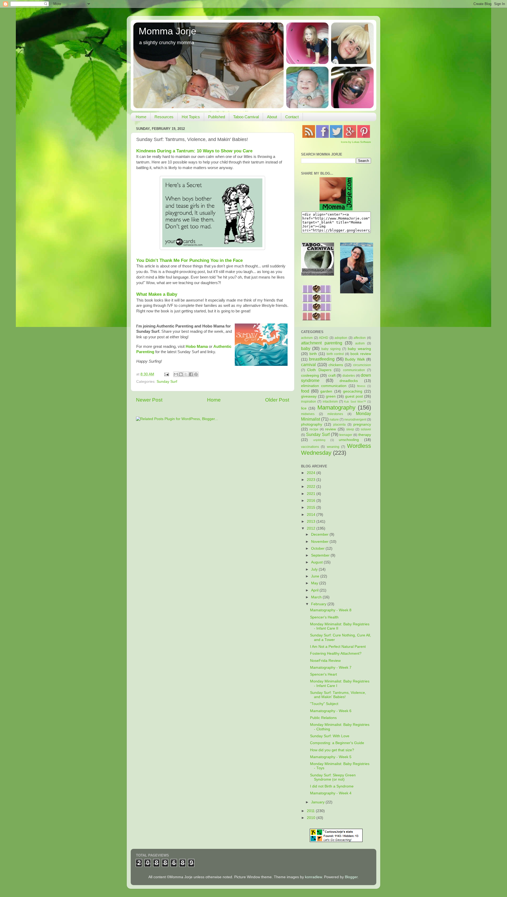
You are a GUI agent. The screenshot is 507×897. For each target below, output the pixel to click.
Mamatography (336, 407)
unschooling (349, 440)
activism (307, 338)
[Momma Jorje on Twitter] (336, 137)
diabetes (348, 375)
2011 (311, 811)
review (330, 429)
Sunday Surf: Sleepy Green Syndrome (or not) (333, 777)
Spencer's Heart (323, 674)
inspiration (308, 401)
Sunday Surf (167, 382)
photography (311, 424)
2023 (311, 480)
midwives (307, 414)
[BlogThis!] (181, 374)
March (317, 597)
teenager (345, 435)
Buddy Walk (355, 359)
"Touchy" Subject (324, 704)
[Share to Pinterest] (196, 374)
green (331, 396)
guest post (354, 396)
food (305, 391)
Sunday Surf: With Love (329, 736)
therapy (364, 435)
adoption (341, 338)
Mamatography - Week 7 (330, 668)
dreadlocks (349, 381)
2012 (311, 528)
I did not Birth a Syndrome (332, 786)
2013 (311, 521)
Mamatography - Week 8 (330, 610)
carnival (308, 364)
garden (326, 391)
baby (305, 348)
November (320, 542)
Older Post (277, 400)
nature (334, 419)
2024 (311, 473)
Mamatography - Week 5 (330, 757)
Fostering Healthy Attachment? (336, 653)
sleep (350, 429)
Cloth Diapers (319, 370)
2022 (311, 487)
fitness (361, 386)
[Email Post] (166, 374)
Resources (163, 117)
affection (360, 338)
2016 (311, 501)
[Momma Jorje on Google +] (350, 137)
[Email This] (176, 374)
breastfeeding (322, 359)
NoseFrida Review (325, 661)
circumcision (362, 365)
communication (354, 370)
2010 (311, 818)
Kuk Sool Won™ (355, 401)
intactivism (330, 401)
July (315, 569)
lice (304, 408)
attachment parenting (321, 342)
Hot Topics (191, 117)
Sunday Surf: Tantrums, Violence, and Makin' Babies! (338, 695)
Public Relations (323, 718)
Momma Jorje (167, 31)
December (320, 534)
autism (360, 343)
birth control (335, 354)
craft (332, 375)
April (315, 590)
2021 (311, 494)
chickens (335, 365)
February (319, 604)
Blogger (351, 877)
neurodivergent (355, 419)
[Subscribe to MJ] (308, 137)
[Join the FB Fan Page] (322, 137)
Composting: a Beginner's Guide (337, 743)
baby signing (331, 349)
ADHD (323, 338)
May (315, 583)
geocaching (352, 391)
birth (313, 354)
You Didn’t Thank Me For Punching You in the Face (189, 260)
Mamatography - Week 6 (330, 711)
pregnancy (362, 424)
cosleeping (310, 375)
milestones (335, 414)
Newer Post (149, 400)
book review (360, 354)
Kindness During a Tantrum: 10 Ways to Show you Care (194, 150)
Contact (292, 117)
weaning (333, 447)
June (315, 576)
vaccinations (310, 447)
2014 (311, 515)
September (321, 555)
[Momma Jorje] (336, 209)
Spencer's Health (324, 617)
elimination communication (323, 386)
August (317, 562)
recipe (313, 429)
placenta (339, 424)
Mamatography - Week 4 (330, 793)
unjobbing (319, 439)
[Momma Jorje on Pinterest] (363, 137)
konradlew (313, 877)
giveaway (309, 396)
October (318, 548)
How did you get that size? (332, 750)
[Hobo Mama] (356, 292)
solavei (366, 429)
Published (216, 117)
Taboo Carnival (246, 117)
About (272, 117)
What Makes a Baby (156, 294)
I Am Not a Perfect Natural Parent (338, 647)
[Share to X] (186, 374)
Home (141, 117)
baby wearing (359, 349)
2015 (311, 507)
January (318, 802)
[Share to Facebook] (191, 374)
